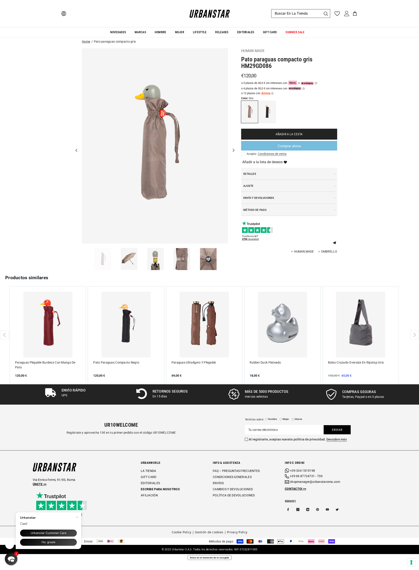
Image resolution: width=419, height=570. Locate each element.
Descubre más (336, 439)
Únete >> (39, 484)
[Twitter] (337, 509)
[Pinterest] (317, 509)
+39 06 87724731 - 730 (306, 476)
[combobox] (296, 13)
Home (86, 41)
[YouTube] (327, 509)
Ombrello (329, 251)
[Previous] (76, 146)
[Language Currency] (63, 13)
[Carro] (354, 13)
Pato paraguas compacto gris (115, 41)
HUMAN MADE (252, 51)
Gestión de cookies (209, 532)
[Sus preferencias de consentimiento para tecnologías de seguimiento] (411, 562)
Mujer (286, 419)
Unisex (298, 419)
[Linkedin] (307, 509)
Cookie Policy (181, 532)
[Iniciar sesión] (346, 13)
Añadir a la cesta (289, 134)
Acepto (252, 154)
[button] (336, 242)
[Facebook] (288, 509)
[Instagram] (298, 509)
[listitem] (48, 334)
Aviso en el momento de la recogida (209, 557)
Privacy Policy (237, 532)
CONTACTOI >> (295, 488)
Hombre (272, 419)
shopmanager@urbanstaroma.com (315, 481)
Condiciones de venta (272, 154)
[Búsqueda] (300, 13)
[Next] (233, 146)
